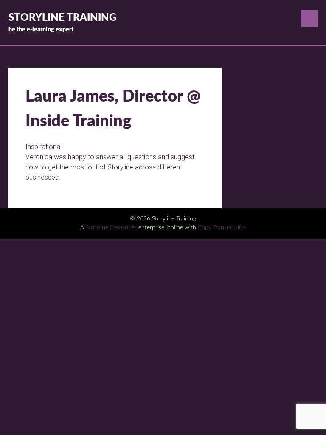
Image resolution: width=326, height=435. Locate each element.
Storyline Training (62, 18)
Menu (309, 18)
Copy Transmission (222, 228)
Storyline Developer (111, 228)
